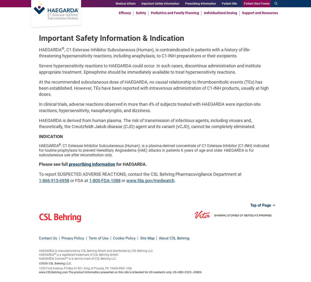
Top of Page (261, 205)
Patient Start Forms (256, 3)
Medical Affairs (126, 3)
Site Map (147, 238)
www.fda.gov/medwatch (150, 180)
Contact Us (48, 238)
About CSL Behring (174, 238)
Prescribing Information (200, 3)
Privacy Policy (72, 238)
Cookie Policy (124, 238)
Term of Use (99, 238)
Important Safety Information (160, 3)
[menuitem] (125, 12)
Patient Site (229, 3)
